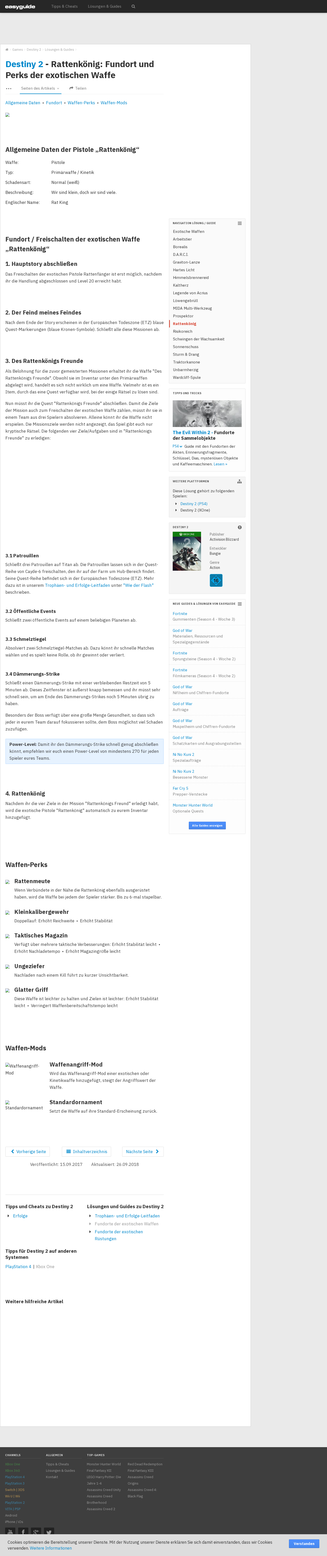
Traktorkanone (186, 362)
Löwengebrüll (185, 300)
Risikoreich (182, 331)
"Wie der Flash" (138, 585)
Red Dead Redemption (145, 1464)
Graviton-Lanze (186, 262)
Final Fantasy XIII (141, 1470)
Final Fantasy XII (99, 1470)
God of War (198, 636)
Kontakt (52, 1477)
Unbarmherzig (185, 369)
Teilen (80, 88)
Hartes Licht (184, 269)
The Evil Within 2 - (204, 435)
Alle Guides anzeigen (207, 825)
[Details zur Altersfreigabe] (216, 585)
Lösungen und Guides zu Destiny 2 (125, 1206)
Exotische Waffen (188, 231)
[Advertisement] (125, 28)
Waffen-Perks (81, 103)
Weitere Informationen (51, 1548)
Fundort (54, 103)
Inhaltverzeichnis (89, 1151)
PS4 (176, 446)
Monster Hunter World (193, 808)
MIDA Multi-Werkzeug (192, 308)
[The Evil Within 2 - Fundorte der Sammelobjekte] (207, 414)
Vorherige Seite (30, 1151)
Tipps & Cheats (64, 6)
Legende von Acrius (190, 292)
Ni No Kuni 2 (187, 757)
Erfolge (20, 1216)
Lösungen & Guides (104, 6)
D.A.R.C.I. (180, 254)
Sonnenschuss (185, 346)
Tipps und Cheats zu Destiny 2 (39, 1206)
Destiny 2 (24, 63)
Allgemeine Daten (22, 103)
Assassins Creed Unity (104, 1490)
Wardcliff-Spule (187, 377)
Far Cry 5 (190, 791)
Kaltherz (181, 285)
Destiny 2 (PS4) (193, 503)
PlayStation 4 (18, 1266)
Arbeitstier (182, 239)
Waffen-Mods (114, 103)
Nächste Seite (140, 1151)
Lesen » (220, 464)
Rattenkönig (184, 323)
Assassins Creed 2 (101, 1509)
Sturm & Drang (186, 354)
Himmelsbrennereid (191, 277)
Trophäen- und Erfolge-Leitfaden (77, 585)
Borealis (180, 246)
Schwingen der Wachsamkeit (199, 339)
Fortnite (204, 616)
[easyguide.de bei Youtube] (10, 1533)
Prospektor (183, 316)
